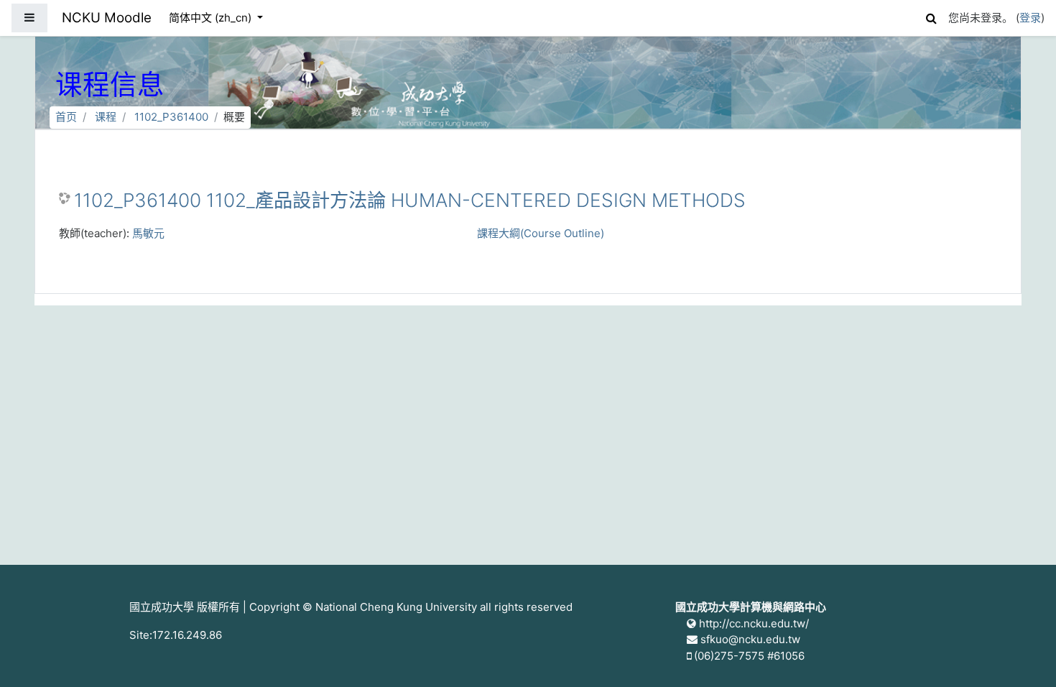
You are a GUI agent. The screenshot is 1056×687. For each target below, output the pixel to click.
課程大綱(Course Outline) (540, 233)
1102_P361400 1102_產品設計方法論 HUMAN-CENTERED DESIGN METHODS (410, 200)
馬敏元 (148, 233)
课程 (105, 117)
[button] (931, 16)
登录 (1030, 17)
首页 (66, 117)
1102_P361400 (171, 117)
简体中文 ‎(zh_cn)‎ (211, 17)
